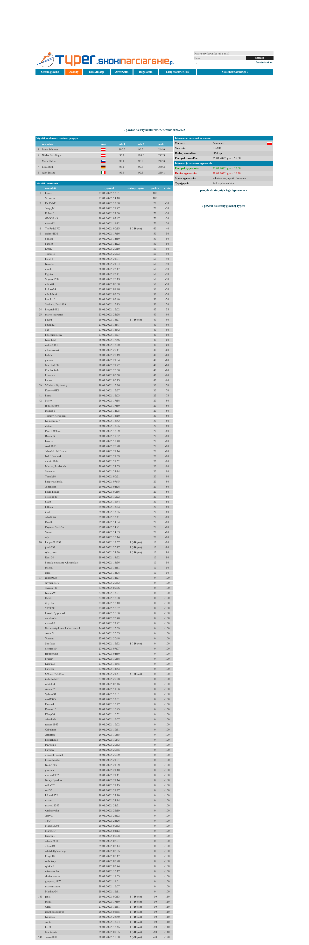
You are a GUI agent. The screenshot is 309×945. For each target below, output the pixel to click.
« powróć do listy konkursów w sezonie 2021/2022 (154, 130)
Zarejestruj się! (265, 61)
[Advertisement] (154, 25)
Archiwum (121, 72)
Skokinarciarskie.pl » (235, 72)
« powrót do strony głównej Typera (223, 206)
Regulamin (146, 72)
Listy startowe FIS (177, 72)
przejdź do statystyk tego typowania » (223, 190)
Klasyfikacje (96, 72)
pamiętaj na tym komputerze (214, 61)
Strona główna (50, 72)
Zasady (73, 72)
